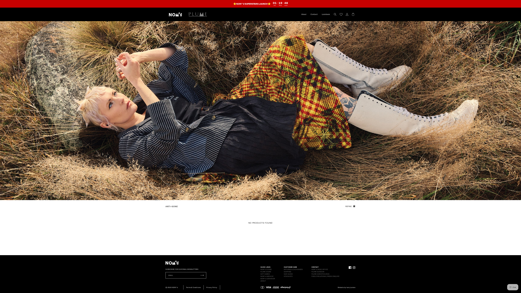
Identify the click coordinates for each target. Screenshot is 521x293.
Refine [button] (348, 206)
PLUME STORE (265, 272)
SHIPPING (287, 272)
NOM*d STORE (266, 269)
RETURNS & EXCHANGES (293, 269)
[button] (175, 14)
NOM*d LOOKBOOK (267, 279)
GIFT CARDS (265, 274)
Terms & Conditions (193, 287)
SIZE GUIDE (288, 274)
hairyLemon (351, 287)
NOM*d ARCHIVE (266, 276)
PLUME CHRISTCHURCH (321, 274)
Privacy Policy (211, 287)
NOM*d (175, 287)
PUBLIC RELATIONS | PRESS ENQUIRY (325, 276)
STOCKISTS (288, 276)
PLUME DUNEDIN (318, 272)
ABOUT (263, 281)
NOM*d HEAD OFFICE (320, 269)
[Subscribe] (202, 275)
